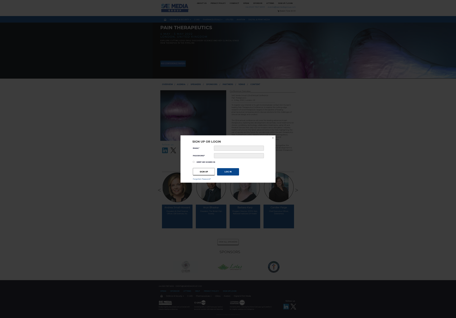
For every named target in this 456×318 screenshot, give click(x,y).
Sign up (204, 172)
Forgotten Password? (202, 179)
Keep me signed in (206, 162)
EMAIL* (196, 148)
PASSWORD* (199, 155)
